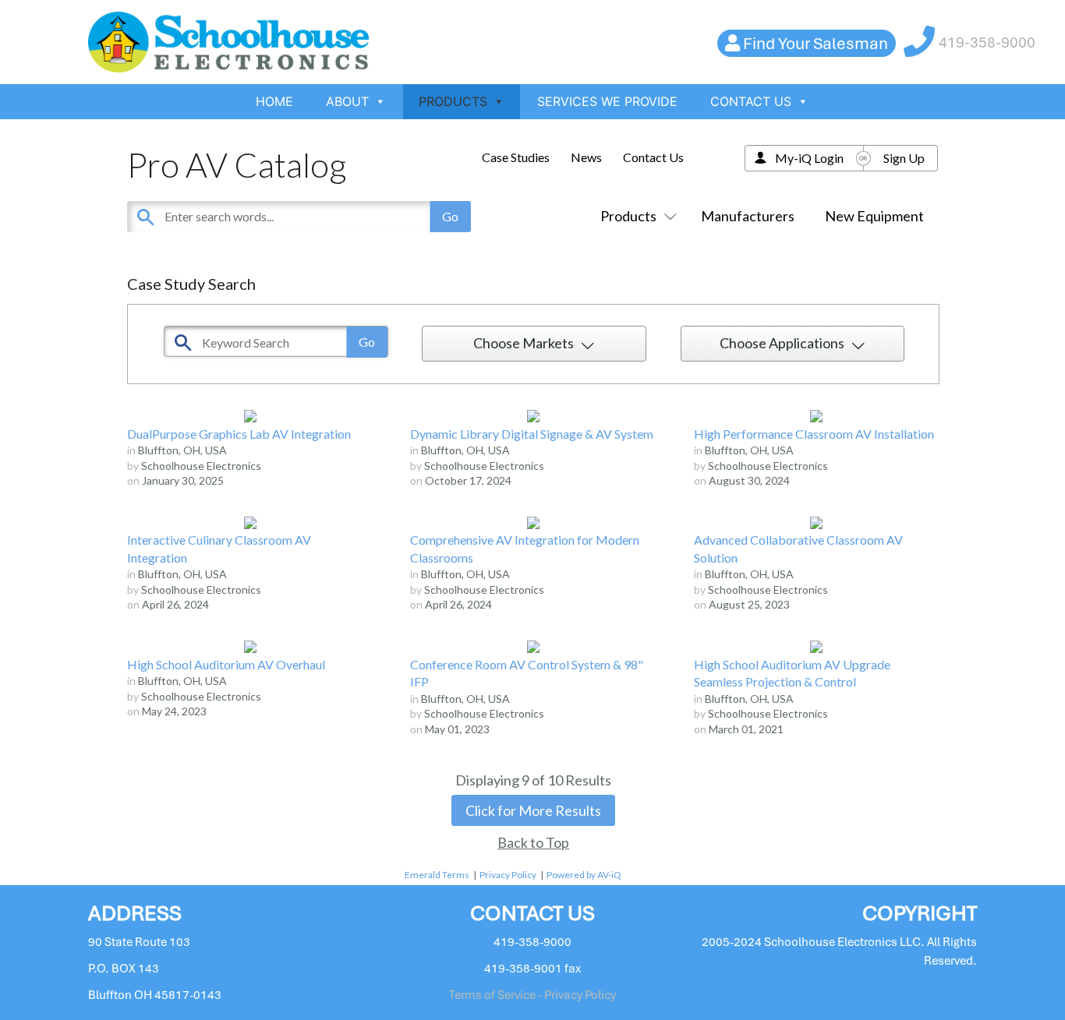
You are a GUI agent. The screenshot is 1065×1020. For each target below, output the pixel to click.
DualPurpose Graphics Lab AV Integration (239, 433)
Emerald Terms (437, 875)
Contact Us (653, 157)
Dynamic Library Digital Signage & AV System (531, 433)
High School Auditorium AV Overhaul (226, 664)
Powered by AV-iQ (584, 875)
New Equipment (874, 215)
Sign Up (904, 157)
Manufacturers (747, 215)
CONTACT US (750, 101)
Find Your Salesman (815, 43)
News (586, 157)
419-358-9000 (987, 42)
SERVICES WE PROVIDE (607, 101)
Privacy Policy (507, 875)
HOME (274, 101)
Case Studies (516, 157)
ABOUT (347, 101)
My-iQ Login (809, 157)
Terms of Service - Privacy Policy (532, 995)
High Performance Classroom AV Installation (814, 433)
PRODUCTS (453, 101)
